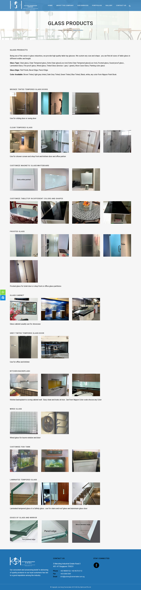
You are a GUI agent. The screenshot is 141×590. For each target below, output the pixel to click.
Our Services (68, 30)
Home (60, 30)
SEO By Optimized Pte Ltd (83, 587)
